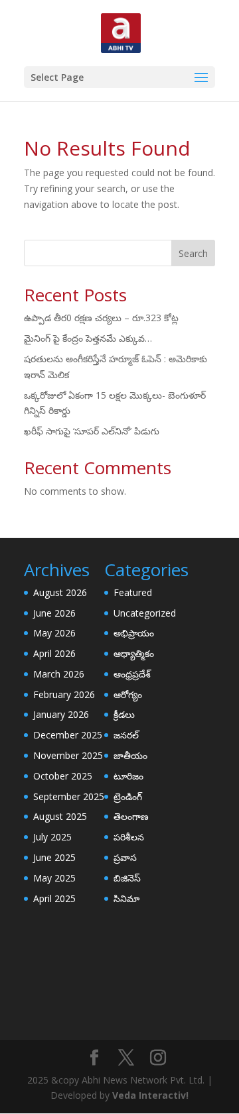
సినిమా (126, 898)
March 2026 (58, 674)
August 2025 (60, 816)
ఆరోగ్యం (128, 694)
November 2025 (68, 755)
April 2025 (54, 898)
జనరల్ (126, 735)
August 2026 (60, 592)
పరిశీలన (129, 837)
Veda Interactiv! (150, 1095)
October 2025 (62, 776)
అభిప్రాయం (134, 633)
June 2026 (54, 613)
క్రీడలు (124, 714)
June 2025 (54, 857)
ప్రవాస (125, 857)
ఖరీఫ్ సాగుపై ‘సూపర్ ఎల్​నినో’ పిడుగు (91, 431)
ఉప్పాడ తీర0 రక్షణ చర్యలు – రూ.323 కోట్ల (101, 317)
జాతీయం (130, 755)
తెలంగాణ (131, 816)
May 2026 (54, 633)
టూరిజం (128, 776)
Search (193, 253)
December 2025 (67, 735)
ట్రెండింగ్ (128, 796)
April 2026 (54, 653)
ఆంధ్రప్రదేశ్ (132, 674)
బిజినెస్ (127, 878)
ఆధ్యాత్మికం (134, 653)
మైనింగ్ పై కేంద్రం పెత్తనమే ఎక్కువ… (88, 338)
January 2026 (61, 714)
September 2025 (68, 796)
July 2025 (52, 837)
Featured (133, 592)
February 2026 (64, 694)
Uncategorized (145, 613)
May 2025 (54, 878)
